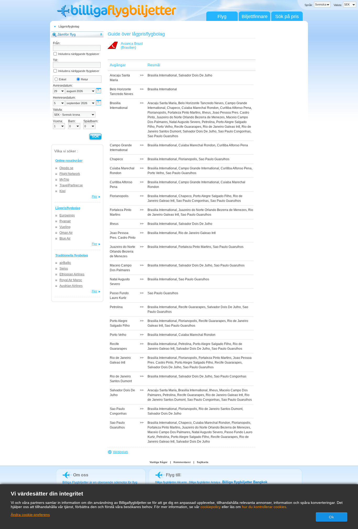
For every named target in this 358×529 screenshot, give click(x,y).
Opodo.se (66, 168)
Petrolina (208, 122)
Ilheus (206, 112)
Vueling (64, 227)
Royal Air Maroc (70, 280)
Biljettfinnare (255, 16)
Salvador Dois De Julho (195, 75)
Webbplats (120, 452)
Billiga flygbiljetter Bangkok (244, 482)
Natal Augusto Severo (184, 122)
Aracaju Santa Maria (162, 103)
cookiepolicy (210, 507)
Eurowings (67, 215)
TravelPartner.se (71, 185)
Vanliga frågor (158, 462)
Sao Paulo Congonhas (234, 131)
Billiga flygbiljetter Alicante (171, 482)
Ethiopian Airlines (71, 274)
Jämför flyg (66, 34)
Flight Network (69, 174)
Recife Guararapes (187, 127)
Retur (84, 79)
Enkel (62, 79)
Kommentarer (182, 462)
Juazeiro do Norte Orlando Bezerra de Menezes (190, 117)
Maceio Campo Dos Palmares (169, 432)
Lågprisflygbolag (68, 26)
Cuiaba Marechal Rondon (200, 108)
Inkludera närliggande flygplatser (78, 53)
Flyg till (173, 475)
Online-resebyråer (69, 161)
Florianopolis (157, 112)
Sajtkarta (202, 462)
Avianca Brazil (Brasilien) (132, 45)
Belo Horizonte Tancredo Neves (201, 103)
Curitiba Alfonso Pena (235, 108)
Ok (331, 517)
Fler (94, 196)
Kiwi (62, 191)
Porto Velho (164, 127)
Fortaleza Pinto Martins (184, 112)
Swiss (63, 268)
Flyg (222, 16)
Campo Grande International (198, 168)
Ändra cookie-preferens (30, 515)
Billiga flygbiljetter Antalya (204, 482)
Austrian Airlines (71, 286)
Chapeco (173, 108)
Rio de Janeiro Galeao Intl (221, 127)
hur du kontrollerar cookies (264, 507)
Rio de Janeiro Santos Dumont (220, 409)
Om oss (80, 475)
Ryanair (65, 221)
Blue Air (64, 238)
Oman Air (66, 233)
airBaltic (65, 263)
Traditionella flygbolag (71, 255)
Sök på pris (287, 16)
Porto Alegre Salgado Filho (212, 196)
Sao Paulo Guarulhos (163, 136)
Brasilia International (162, 75)
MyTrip (64, 179)
